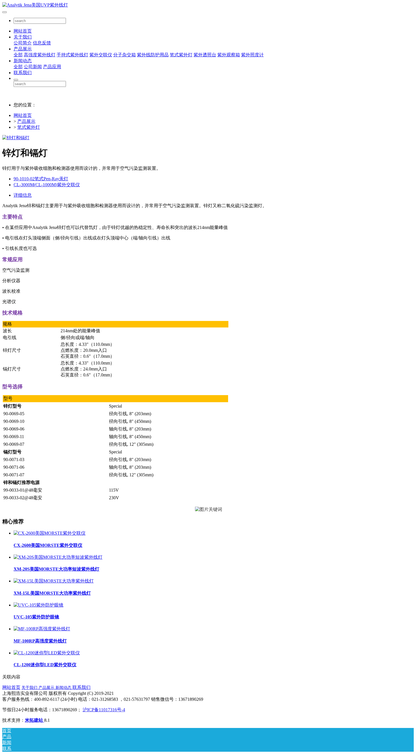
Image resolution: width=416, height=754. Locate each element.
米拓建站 (34, 720)
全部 (18, 54)
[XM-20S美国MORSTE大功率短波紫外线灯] (58, 557)
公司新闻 (33, 66)
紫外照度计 (252, 54)
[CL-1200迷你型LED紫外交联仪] (47, 652)
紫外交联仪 (100, 54)
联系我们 (23, 72)
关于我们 (23, 37)
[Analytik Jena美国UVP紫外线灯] (208, 5)
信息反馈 (42, 42)
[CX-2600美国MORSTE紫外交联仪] (49, 533)
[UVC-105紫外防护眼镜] (38, 605)
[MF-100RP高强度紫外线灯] (42, 628)
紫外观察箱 (228, 54)
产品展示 (23, 48)
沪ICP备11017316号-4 (104, 709)
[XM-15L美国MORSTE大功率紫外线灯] (54, 581)
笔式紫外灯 (181, 54)
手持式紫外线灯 (72, 54)
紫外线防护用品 (153, 54)
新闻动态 (23, 60)
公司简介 (23, 42)
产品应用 (52, 66)
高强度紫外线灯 (39, 54)
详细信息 (23, 195)
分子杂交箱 (124, 54)
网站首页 (23, 31)
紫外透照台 (205, 54)
